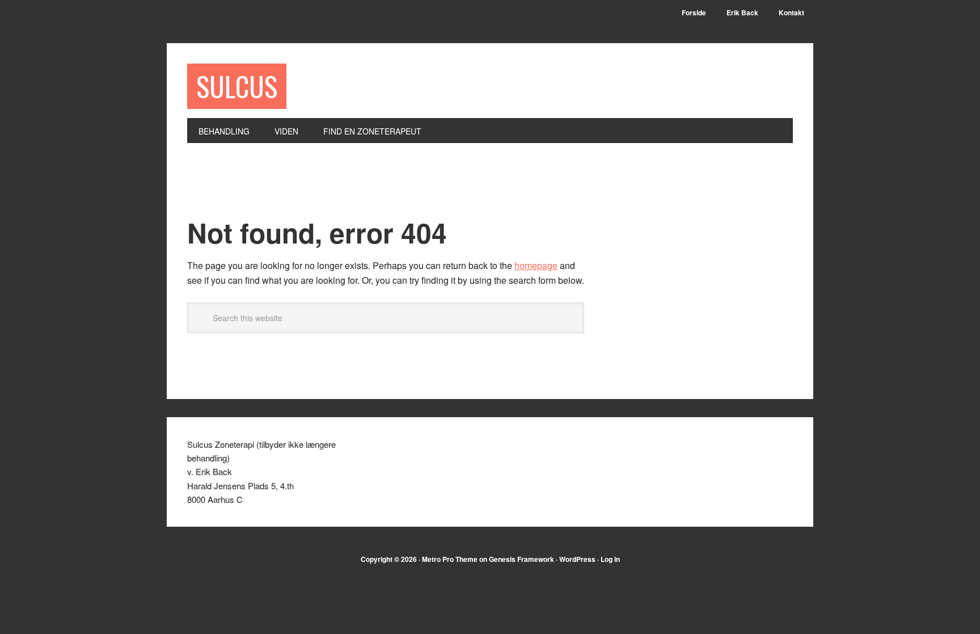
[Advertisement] (393, 186)
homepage (535, 265)
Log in (610, 559)
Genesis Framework (521, 559)
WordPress (577, 559)
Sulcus (236, 86)
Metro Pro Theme (450, 559)
